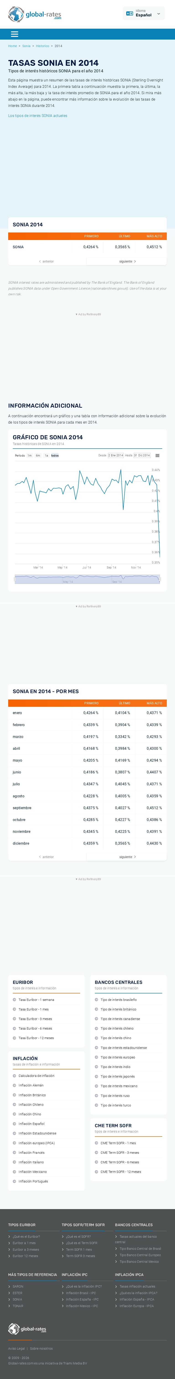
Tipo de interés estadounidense (124, 1048)
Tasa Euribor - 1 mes (34, 1009)
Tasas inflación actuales (137, 1286)
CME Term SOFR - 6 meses (120, 1162)
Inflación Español (31, 1124)
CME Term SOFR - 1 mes (118, 1143)
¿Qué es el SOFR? (78, 1236)
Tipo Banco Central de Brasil (140, 1248)
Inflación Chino (30, 1114)
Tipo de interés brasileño (119, 1000)
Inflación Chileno (31, 1105)
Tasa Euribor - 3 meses (35, 1019)
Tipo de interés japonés (118, 1076)
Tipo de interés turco (116, 1105)
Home (12, 46)
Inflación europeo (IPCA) (37, 1143)
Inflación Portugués (33, 1181)
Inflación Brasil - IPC (81, 1293)
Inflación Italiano (31, 1162)
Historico (42, 46)
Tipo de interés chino (116, 1038)
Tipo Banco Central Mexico (139, 1261)
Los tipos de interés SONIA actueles (37, 116)
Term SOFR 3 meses (80, 1256)
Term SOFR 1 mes (79, 1249)
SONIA (18, 247)
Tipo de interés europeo (118, 1057)
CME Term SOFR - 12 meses (121, 1172)
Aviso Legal (16, 1348)
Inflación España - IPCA (137, 1299)
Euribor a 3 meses (26, 1249)
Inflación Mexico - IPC (82, 1306)
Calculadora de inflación (36, 1076)
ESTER (17, 1293)
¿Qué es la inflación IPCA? (138, 1293)
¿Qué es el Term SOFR (81, 1243)
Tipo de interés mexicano (119, 1086)
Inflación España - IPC (82, 1299)
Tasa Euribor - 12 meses (36, 1038)
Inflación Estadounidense (37, 1133)
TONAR (18, 1306)
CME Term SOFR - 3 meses (120, 1153)
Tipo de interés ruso (115, 1096)
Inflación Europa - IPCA (137, 1306)
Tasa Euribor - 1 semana (36, 1000)
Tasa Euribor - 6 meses (35, 1028)
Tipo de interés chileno (117, 1028)
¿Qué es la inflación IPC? (84, 1286)
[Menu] (14, 34)
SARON (18, 1286)
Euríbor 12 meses (25, 1256)
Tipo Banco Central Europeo (140, 1255)
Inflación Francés (31, 1153)
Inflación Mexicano (33, 1172)
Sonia (26, 46)
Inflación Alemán (31, 1085)
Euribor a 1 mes (24, 1243)
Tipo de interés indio (115, 1067)
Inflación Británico (32, 1095)
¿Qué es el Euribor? (26, 1236)
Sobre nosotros (41, 1348)
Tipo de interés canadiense (120, 1019)
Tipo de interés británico (118, 1009)
